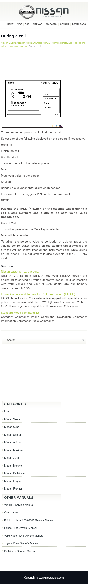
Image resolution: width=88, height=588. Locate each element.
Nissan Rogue (12, 481)
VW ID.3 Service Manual (18, 505)
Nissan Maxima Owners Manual (34, 43)
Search (64, 24)
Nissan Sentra (12, 435)
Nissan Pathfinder (14, 473)
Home (10, 24)
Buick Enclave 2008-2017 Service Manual (29, 520)
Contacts (51, 24)
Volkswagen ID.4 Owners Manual (23, 535)
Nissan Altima (12, 442)
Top (27, 24)
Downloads (79, 24)
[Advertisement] (44, 62)
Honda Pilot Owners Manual (20, 528)
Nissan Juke (11, 458)
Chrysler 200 (11, 512)
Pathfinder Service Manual (19, 551)
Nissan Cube (11, 427)
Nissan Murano (13, 465)
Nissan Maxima (8, 43)
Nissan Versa (12, 419)
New (19, 24)
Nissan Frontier (13, 488)
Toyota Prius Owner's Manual (21, 543)
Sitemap (37, 24)
